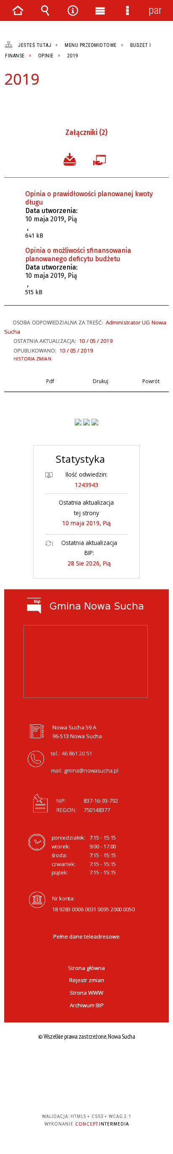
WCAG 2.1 (112, 1091)
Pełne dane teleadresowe (86, 936)
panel (155, 10)
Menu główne (100, 10)
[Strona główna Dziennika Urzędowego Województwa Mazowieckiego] (95, 422)
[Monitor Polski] (78, 422)
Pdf (9, 102)
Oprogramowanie (101, 158)
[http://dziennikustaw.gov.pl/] (86, 422)
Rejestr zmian (86, 980)
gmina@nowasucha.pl (91, 770)
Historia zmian (32, 358)
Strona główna (86, 968)
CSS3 (85, 1092)
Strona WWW (86, 992)
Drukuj (23, 102)
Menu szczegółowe (127, 10)
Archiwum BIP (87, 1005)
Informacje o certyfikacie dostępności (86, 1062)
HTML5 (73, 1092)
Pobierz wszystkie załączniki (69, 158)
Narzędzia (72, 10)
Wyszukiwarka (45, 10)
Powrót (38, 102)
